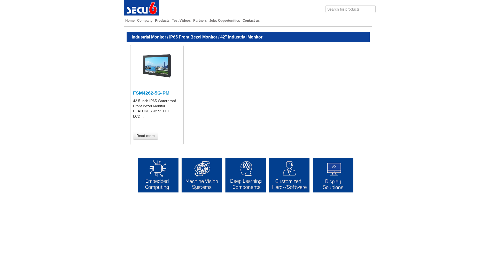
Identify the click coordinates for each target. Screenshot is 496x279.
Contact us (251, 20)
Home (130, 20)
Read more (145, 136)
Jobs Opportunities (224, 20)
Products (162, 20)
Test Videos (181, 20)
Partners (200, 20)
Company (144, 20)
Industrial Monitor (149, 37)
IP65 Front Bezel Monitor (193, 37)
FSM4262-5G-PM (151, 93)
